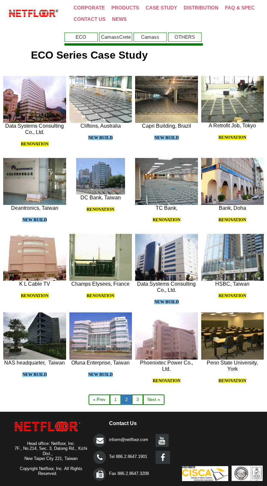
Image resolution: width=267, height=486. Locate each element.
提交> (99, 440)
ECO (81, 37)
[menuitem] (81, 37)
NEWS (119, 19)
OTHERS (185, 37)
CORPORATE (89, 7)
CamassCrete (116, 37)
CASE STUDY (161, 7)
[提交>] (99, 440)
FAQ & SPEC (240, 7)
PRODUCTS (125, 7)
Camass (150, 37)
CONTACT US (89, 19)
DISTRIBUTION (201, 7)
